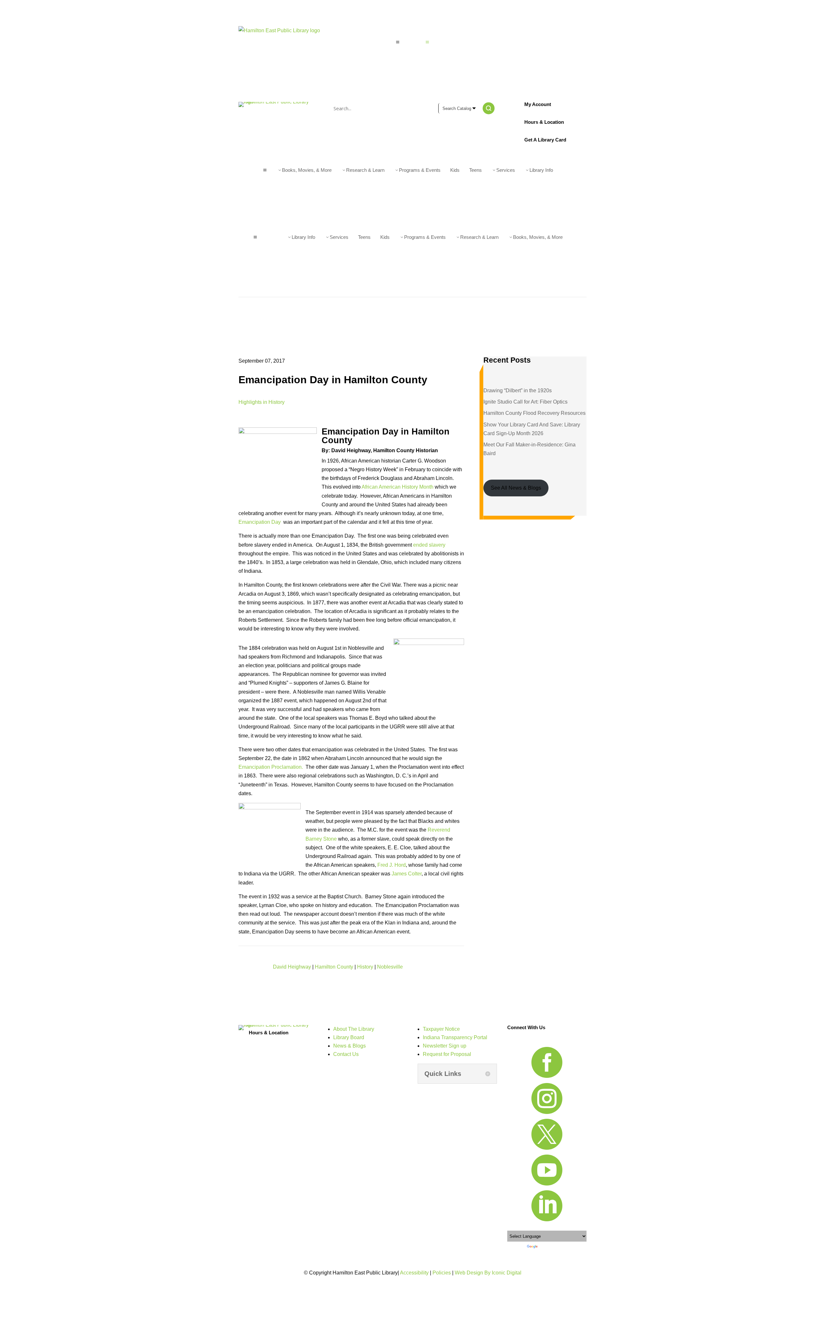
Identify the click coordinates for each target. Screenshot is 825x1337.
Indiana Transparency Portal (455, 1037)
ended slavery (429, 545)
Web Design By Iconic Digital (488, 1272)
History (365, 967)
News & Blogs (349, 1046)
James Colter (407, 873)
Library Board (348, 1037)
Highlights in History (261, 402)
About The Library (353, 1029)
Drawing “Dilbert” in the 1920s (517, 390)
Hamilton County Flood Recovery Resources (534, 413)
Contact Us (346, 1054)
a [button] (397, 42)
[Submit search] (488, 108)
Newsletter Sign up (444, 1046)
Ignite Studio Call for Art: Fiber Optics (525, 402)
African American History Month (397, 487)
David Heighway (292, 967)
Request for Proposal (447, 1054)
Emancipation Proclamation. (270, 767)
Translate (546, 1246)
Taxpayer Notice (441, 1029)
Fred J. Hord (391, 865)
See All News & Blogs (516, 488)
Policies (441, 1272)
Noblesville (390, 967)
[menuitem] (412, 42)
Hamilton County (334, 967)
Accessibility (414, 1272)
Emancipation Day (260, 522)
